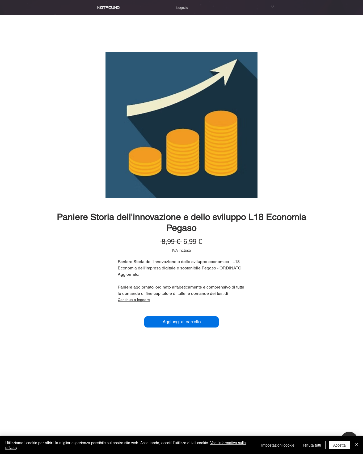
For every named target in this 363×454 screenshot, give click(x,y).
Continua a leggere (134, 300)
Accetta (339, 445)
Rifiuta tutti (312, 445)
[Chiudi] (356, 445)
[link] (272, 7)
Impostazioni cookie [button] (277, 445)
